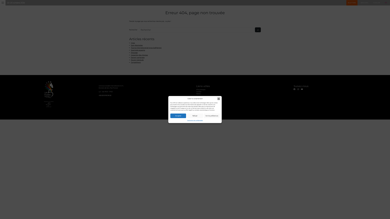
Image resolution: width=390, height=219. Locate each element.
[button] (219, 99)
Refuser (195, 116)
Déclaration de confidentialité (195, 120)
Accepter (178, 116)
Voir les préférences (211, 116)
